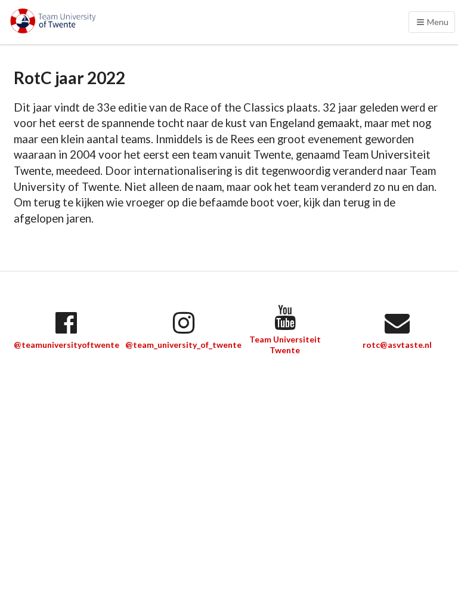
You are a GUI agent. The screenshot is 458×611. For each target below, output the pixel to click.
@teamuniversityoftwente (66, 345)
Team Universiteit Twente (285, 344)
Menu (436, 22)
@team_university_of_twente (183, 345)
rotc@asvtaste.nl (397, 345)
